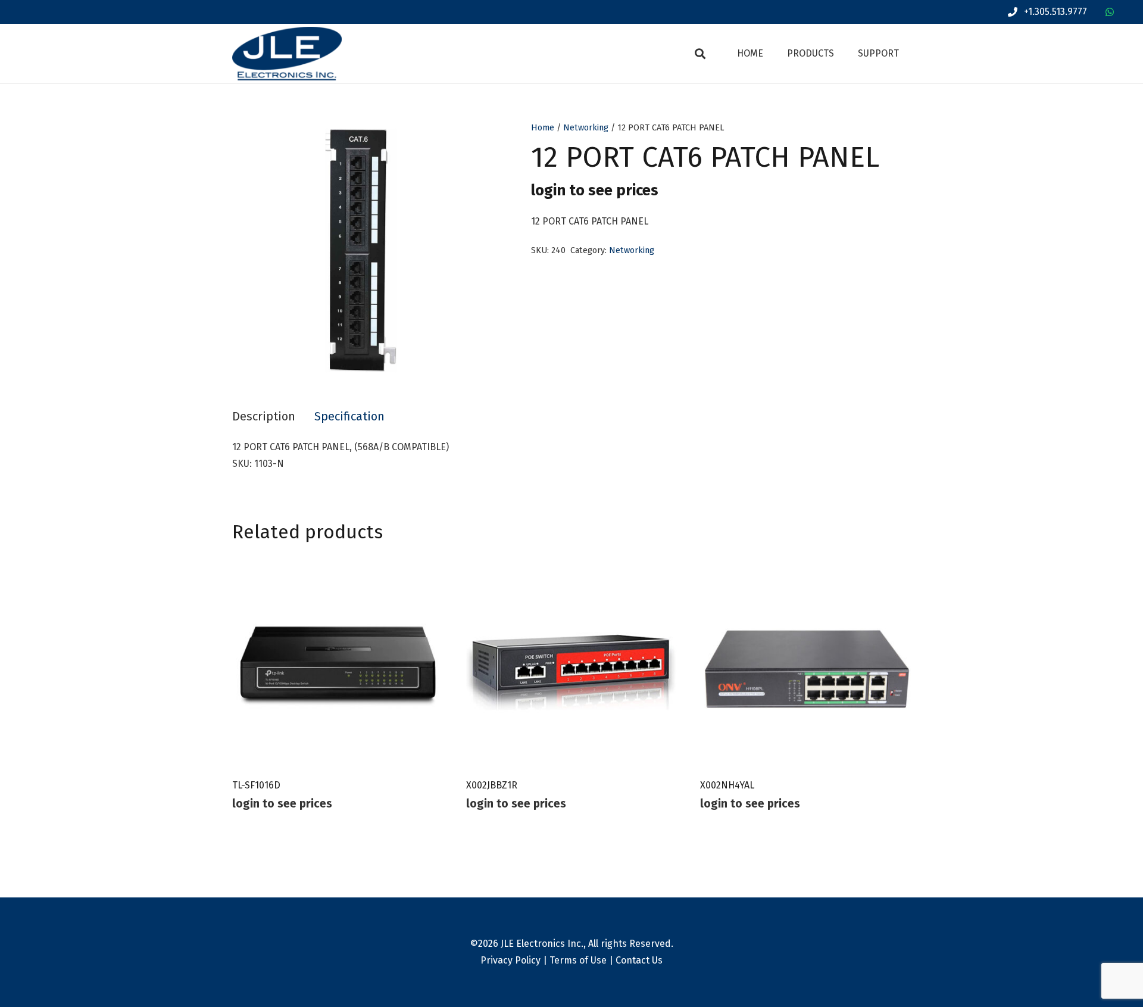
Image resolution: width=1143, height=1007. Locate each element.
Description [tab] (263, 416)
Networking (585, 128)
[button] (700, 53)
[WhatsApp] (1109, 11)
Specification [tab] (349, 416)
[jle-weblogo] (287, 53)
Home (542, 128)
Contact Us (639, 960)
